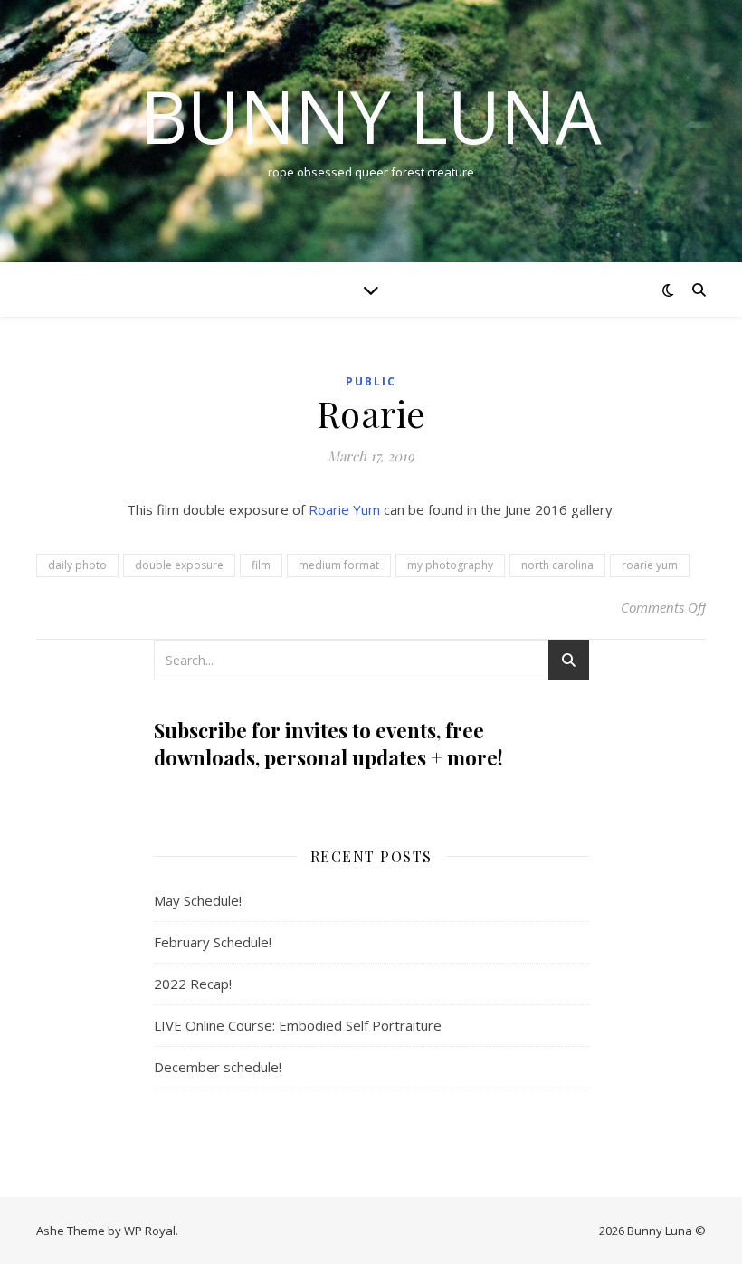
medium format (339, 565)
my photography (450, 565)
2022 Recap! (193, 983)
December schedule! (217, 1067)
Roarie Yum (344, 509)
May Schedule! (198, 900)
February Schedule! (212, 942)
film (261, 565)
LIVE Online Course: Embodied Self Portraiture (298, 1025)
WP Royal (150, 1230)
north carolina (557, 565)
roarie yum (650, 565)
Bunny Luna (371, 116)
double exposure (179, 565)
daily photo (77, 565)
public (371, 381)
